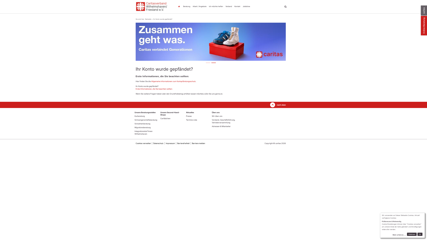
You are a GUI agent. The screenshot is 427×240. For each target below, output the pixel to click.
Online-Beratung (424, 26)
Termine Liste (191, 120)
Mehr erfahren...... (399, 235)
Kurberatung (140, 116)
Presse (189, 116)
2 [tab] (213, 63)
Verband (229, 6)
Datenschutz (158, 143)
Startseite (179, 6)
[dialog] (402, 225)
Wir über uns (217, 116)
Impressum (170, 143)
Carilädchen (165, 118)
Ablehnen (411, 234)
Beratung (186, 6)
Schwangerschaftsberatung (146, 120)
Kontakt (237, 6)
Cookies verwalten (143, 143)
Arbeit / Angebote (199, 6)
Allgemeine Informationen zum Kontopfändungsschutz (173, 81)
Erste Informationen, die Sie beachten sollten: (154, 89)
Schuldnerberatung (142, 124)
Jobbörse (246, 6)
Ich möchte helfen (216, 6)
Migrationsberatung (143, 127)
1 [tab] (208, 63)
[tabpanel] (211, 42)
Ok (420, 234)
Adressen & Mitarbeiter (221, 126)
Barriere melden (198, 143)
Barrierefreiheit (183, 143)
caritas (424, 10)
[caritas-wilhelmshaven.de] (154, 7)
